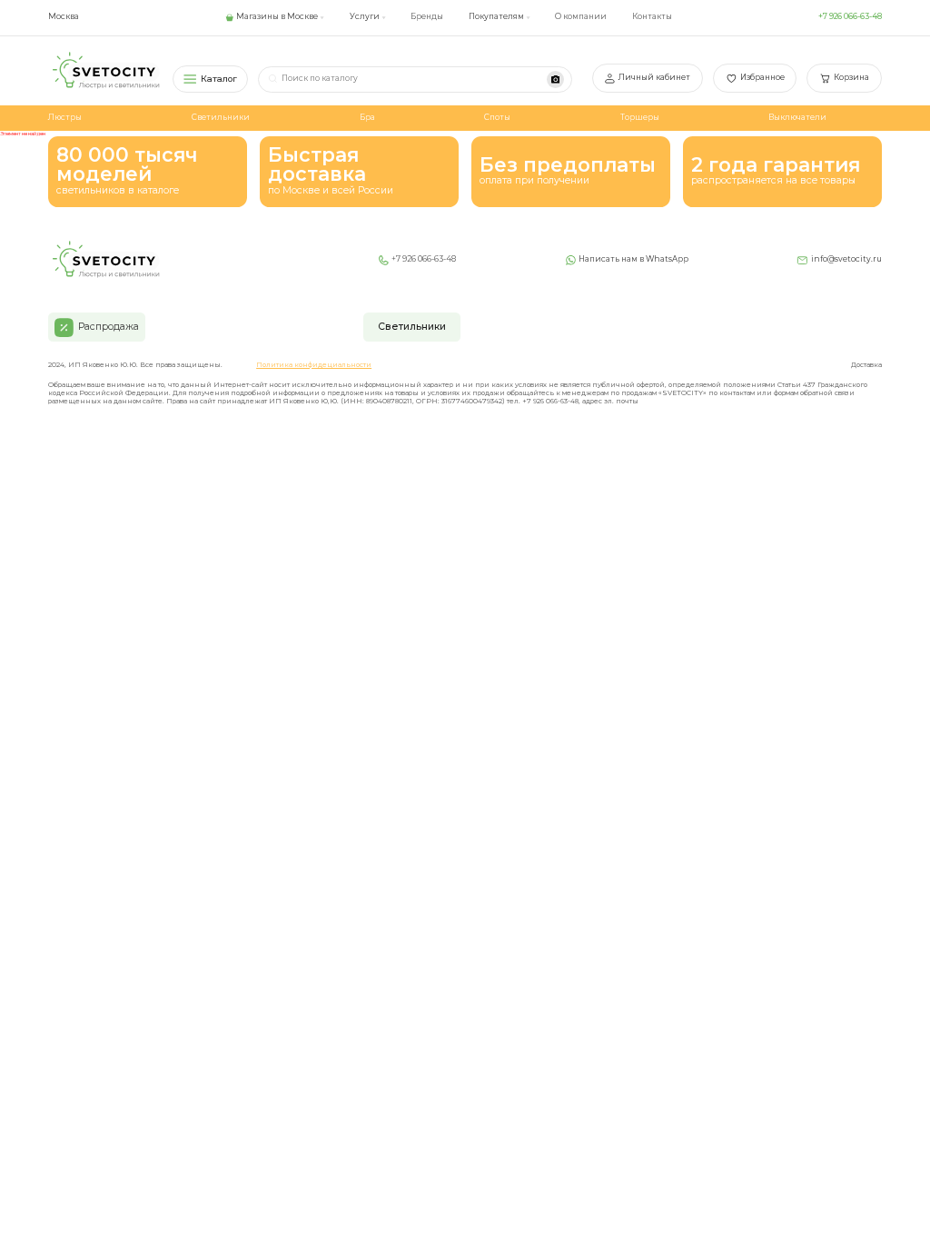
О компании (581, 16)
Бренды (427, 16)
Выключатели (797, 117)
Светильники (221, 117)
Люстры (65, 117)
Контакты (652, 16)
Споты (497, 117)
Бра (367, 117)
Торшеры (639, 117)
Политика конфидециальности (313, 365)
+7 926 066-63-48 (850, 16)
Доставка (866, 365)
